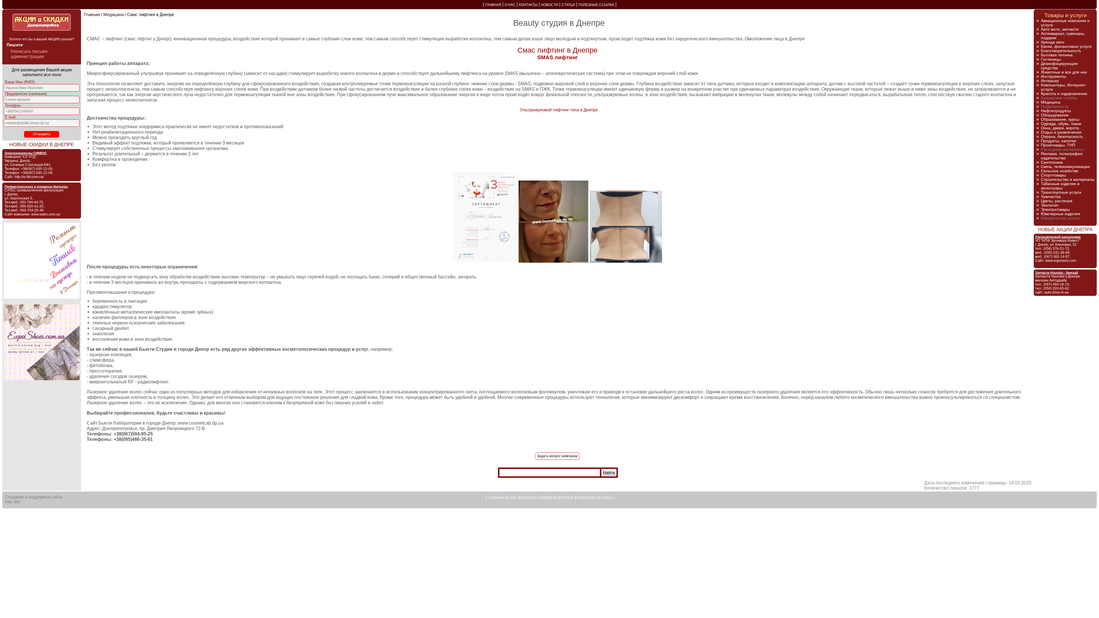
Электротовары (1055, 209)
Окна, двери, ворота (1060, 128)
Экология (1049, 205)
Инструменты (1053, 76)
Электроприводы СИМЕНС (26, 153)
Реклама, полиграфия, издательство (1062, 156)
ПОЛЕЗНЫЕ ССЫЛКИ (596, 5)
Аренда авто (1052, 42)
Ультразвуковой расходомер (1058, 237)
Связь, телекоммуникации (1065, 167)
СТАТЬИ (568, 5)
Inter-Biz (12, 501)
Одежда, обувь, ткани (1061, 124)
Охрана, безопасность (1062, 136)
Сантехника (1052, 162)
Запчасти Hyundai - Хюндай (1056, 272)
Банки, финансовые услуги (1066, 46)
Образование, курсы (1060, 119)
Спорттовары (1053, 175)
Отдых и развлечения (1061, 132)
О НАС (510, 5)
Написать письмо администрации (29, 54)
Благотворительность (1061, 51)
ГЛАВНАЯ (493, 5)
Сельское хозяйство (1059, 171)
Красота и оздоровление (1064, 94)
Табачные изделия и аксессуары (1060, 186)
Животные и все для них (1064, 72)
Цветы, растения (1056, 201)
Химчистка (1051, 197)
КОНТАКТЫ (528, 5)
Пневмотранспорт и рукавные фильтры (36, 186)
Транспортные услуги (1061, 192)
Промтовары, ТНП (1058, 145)
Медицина (113, 14)
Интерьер (1050, 81)
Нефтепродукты (1056, 111)
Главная (92, 14)
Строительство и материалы (1067, 179)
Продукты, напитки (1058, 141)
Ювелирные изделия (1060, 214)
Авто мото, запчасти (1060, 29)
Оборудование (1055, 115)
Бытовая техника (1057, 55)
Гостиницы (1051, 59)
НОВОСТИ (549, 5)
